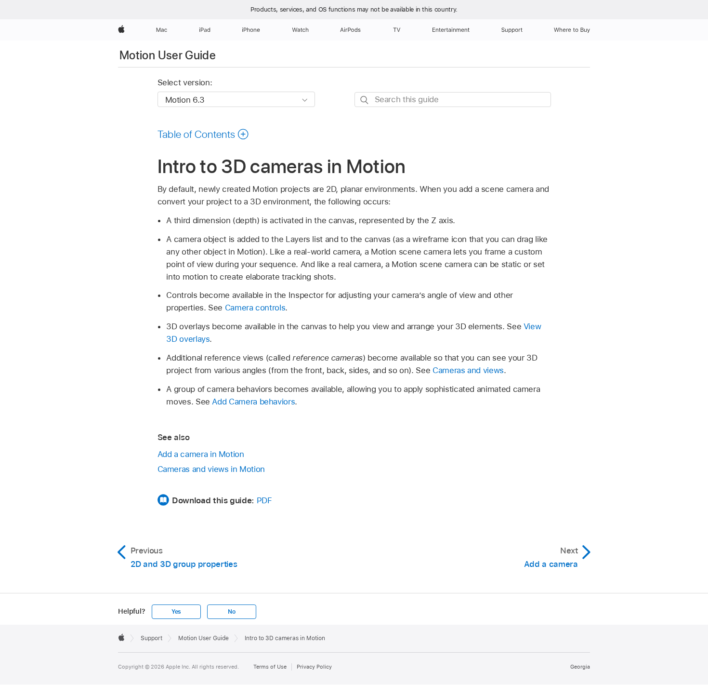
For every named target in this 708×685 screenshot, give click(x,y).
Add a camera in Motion (200, 454)
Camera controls (255, 307)
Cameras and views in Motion (211, 469)
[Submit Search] (365, 100)
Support (151, 638)
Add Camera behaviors (253, 401)
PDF (264, 500)
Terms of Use (270, 666)
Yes (176, 611)
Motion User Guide (167, 55)
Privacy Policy (314, 666)
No (232, 611)
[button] (203, 134)
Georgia (580, 666)
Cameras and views (468, 370)
